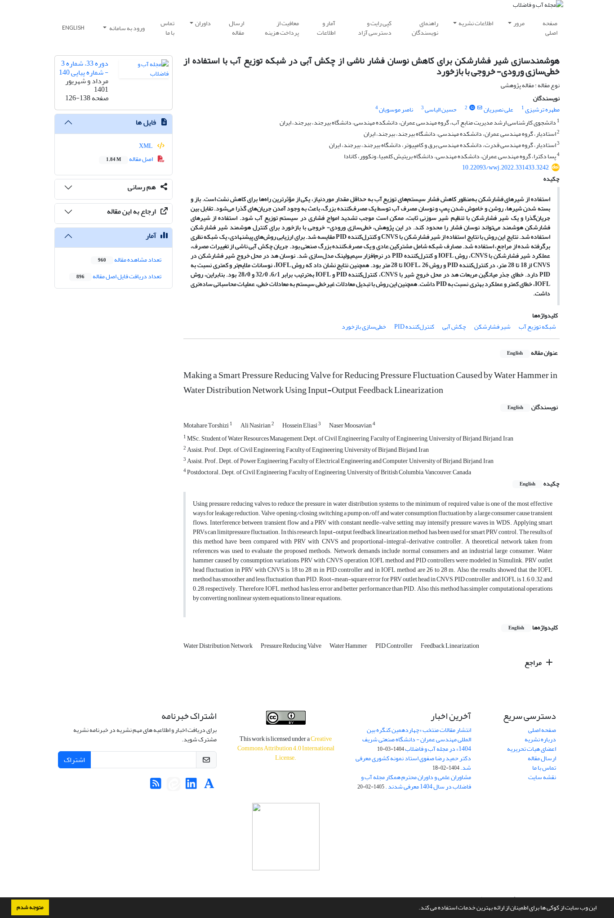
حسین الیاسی (441, 109)
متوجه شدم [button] (30, 907)
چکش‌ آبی (454, 327)
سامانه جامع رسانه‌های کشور (285, 882)
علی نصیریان (498, 109)
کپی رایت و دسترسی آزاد (375, 28)
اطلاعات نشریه (475, 23)
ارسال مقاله (236, 28)
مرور (519, 23)
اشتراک (74, 759)
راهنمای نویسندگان (425, 28)
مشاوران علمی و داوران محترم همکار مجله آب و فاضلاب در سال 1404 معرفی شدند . (416, 782)
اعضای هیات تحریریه (531, 749)
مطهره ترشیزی (542, 109)
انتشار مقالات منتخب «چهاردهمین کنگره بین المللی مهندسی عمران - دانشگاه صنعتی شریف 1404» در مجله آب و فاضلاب (416, 739)
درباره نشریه (540, 739)
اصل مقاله (130, 159)
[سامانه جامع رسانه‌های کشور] (285, 836)
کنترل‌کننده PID (414, 327)
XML (146, 146)
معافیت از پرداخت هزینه (282, 28)
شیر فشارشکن (492, 327)
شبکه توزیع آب (537, 327)
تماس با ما (167, 28)
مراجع (534, 662)
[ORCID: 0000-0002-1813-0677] (472, 107)
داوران (203, 23)
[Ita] (173, 786)
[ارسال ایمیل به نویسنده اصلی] (480, 107)
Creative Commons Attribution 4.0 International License (285, 748)
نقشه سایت (542, 777)
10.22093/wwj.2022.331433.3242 (505, 167)
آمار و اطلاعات (326, 28)
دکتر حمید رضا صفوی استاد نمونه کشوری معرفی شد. (413, 763)
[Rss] (155, 786)
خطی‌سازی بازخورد (364, 327)
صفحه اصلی (550, 28)
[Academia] (209, 786)
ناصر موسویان (396, 109)
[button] (416, 908)
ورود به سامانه (126, 28)
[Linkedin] (191, 786)
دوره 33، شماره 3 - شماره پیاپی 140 (83, 68)
